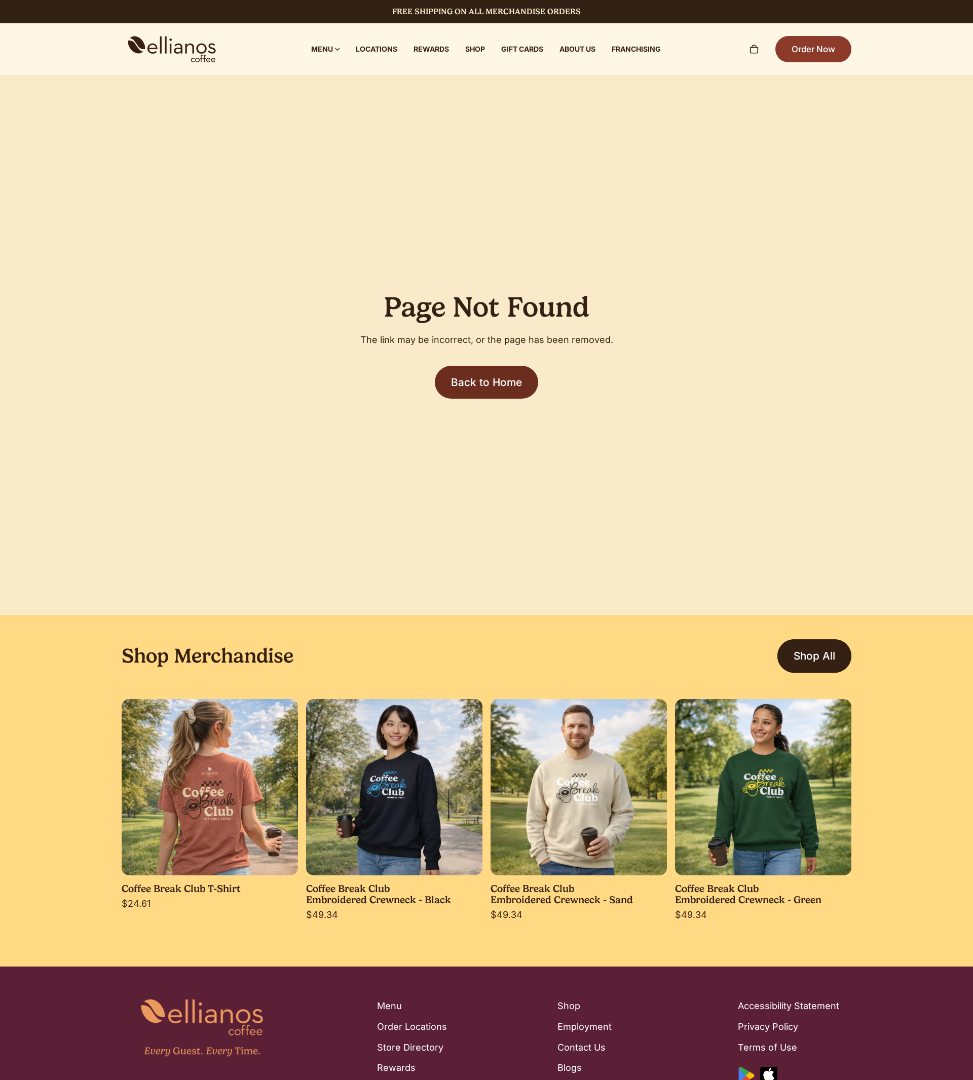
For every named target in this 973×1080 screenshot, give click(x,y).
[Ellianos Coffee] (172, 49)
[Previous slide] (137, 787)
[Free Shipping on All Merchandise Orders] (486, 12)
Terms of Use (767, 1047)
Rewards (396, 1068)
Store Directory (410, 1047)
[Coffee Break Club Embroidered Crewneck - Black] (394, 787)
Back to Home (486, 382)
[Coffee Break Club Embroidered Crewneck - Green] (763, 787)
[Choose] (282, 860)
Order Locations (412, 1026)
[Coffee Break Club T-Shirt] (210, 787)
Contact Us (581, 1047)
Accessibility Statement (788, 1005)
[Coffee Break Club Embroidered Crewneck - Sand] (579, 787)
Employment (584, 1026)
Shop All (814, 655)
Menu (389, 1005)
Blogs (569, 1068)
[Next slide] (283, 787)
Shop (568, 1005)
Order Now (813, 49)
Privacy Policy (768, 1026)
